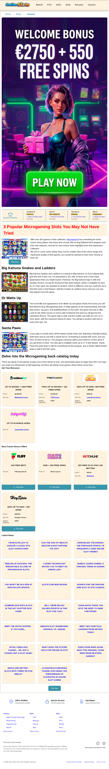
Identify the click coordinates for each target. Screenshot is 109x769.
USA (34, 717)
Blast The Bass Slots (28, 217)
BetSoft (61, 724)
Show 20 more (61, 731)
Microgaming (73, 239)
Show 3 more (7, 731)
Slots (34, 727)
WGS (58, 5)
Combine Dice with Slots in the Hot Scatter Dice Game (18, 608)
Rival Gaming (10, 720)
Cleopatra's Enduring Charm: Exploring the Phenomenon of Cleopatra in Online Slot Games (54, 674)
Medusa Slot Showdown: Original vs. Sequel (54, 627)
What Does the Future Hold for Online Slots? (54, 648)
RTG (49, 5)
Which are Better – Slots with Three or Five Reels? (18, 671)
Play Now (15, 262)
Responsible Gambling (74, 762)
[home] (17, 8)
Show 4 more (34, 731)
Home (8, 14)
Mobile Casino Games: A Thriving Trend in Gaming (90, 565)
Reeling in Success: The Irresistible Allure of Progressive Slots (18, 567)
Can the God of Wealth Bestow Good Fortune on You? (54, 546)
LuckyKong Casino (94, 397)
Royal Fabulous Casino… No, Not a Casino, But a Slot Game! (18, 650)
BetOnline (90, 476)
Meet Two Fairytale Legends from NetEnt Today (90, 629)
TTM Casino (55, 397)
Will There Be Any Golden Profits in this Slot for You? (54, 608)
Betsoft (39, 5)
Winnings (36, 720)
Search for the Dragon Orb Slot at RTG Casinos (90, 586)
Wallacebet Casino (21, 397)
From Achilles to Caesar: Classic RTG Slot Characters (18, 546)
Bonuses (79, 5)
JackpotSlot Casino (22, 429)
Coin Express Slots (71, 217)
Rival (68, 5)
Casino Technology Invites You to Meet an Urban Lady (54, 567)
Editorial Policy (89, 762)
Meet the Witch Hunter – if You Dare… (18, 627)
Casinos (91, 5)
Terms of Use (101, 762)
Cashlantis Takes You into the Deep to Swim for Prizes (90, 608)
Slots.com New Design (54, 584)
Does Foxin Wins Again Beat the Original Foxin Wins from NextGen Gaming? (90, 651)
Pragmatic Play (11, 724)
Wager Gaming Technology (15, 717)
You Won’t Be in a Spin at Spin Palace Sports (18, 586)
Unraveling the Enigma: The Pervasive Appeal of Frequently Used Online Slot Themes (90, 547)
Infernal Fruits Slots (50, 217)
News (18, 14)
